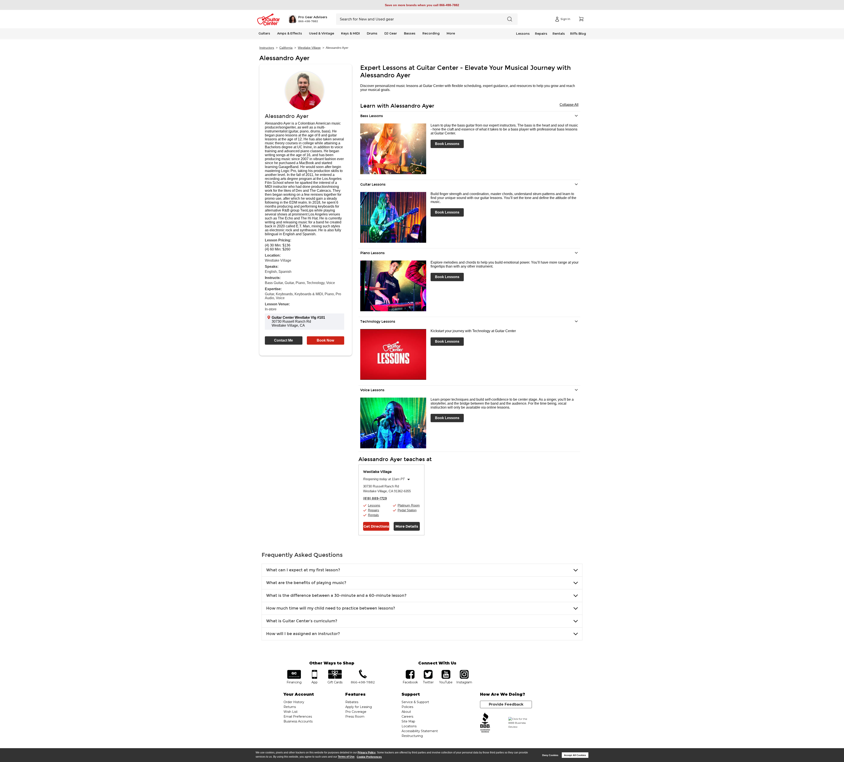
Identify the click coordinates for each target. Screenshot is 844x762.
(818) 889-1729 (375, 498)
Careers (407, 717)
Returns (290, 707)
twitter (428, 671)
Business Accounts (298, 721)
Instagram (464, 671)
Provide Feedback (506, 704)
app (314, 671)
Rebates (351, 702)
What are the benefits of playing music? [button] (306, 582)
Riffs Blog (578, 34)
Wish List (291, 712)
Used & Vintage (321, 33)
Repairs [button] (373, 510)
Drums (372, 33)
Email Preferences (298, 717)
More (451, 33)
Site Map (408, 721)
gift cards (335, 671)
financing (294, 671)
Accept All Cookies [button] (575, 755)
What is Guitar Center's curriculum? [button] (301, 621)
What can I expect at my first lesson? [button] (303, 570)
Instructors (266, 47)
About (406, 712)
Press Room (354, 717)
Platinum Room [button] (409, 505)
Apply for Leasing (358, 707)
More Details (406, 526)
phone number (363, 671)
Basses (409, 33)
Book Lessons (447, 144)
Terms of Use (346, 756)
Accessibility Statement (420, 731)
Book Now (325, 340)
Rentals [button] (373, 515)
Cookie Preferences (369, 756)
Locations (409, 726)
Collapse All (569, 105)
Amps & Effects (289, 33)
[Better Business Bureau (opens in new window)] (485, 723)
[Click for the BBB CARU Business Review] (520, 723)
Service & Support (415, 702)
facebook (410, 671)
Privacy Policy (367, 752)
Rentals (559, 34)
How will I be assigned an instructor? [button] (303, 633)
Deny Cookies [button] (550, 755)
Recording (431, 33)
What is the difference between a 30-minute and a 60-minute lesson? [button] (336, 595)
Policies (407, 707)
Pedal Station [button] (407, 510)
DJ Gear (390, 33)
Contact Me (283, 340)
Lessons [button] (374, 505)
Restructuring (412, 736)
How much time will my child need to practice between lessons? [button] (330, 608)
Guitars (264, 33)
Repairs (541, 34)
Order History (294, 702)
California (286, 47)
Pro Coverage (355, 712)
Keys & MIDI (350, 33)
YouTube (445, 671)
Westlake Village (309, 47)
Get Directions (376, 526)
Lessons (523, 34)
